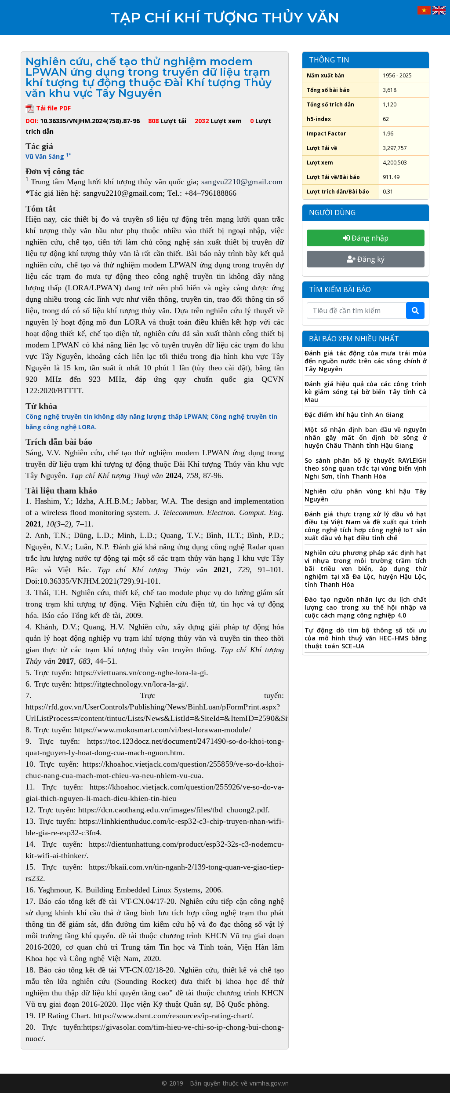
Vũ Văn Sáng (48, 156)
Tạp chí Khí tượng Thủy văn (225, 17)
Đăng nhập (369, 238)
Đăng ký (370, 259)
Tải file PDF (52, 108)
